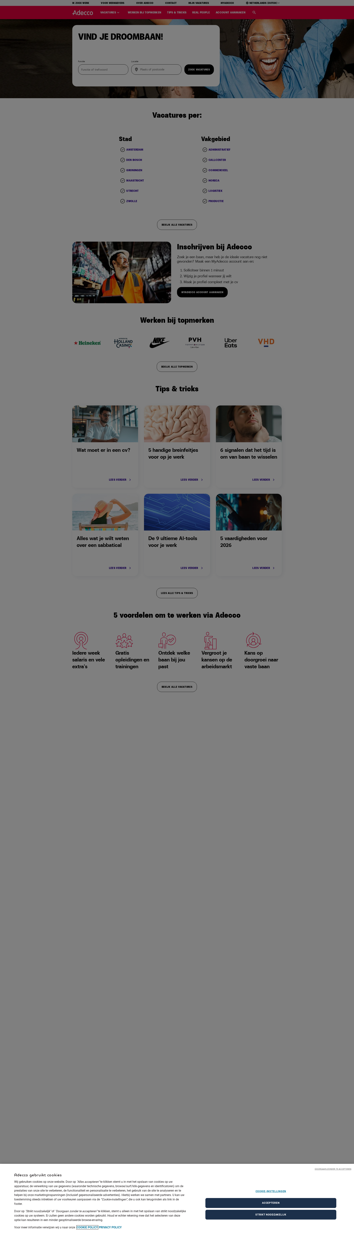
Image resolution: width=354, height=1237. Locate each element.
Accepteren (271, 1202)
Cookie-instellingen (271, 1191)
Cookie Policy (87, 1227)
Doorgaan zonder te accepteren (333, 1168)
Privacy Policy (110, 1227)
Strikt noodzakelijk (270, 1214)
